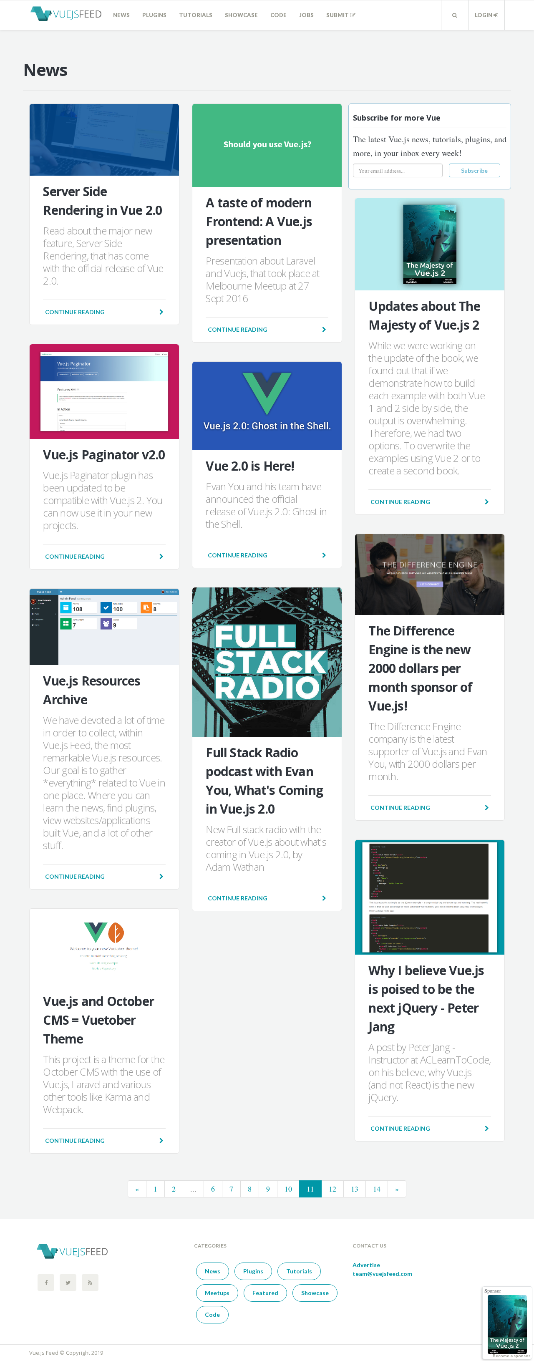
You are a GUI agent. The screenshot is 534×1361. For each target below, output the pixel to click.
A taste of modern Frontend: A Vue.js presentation (259, 221)
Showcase (241, 15)
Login (484, 15)
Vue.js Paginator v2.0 (104, 454)
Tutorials (195, 15)
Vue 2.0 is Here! (250, 465)
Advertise (366, 1264)
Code (278, 15)
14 (376, 1189)
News (121, 15)
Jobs (306, 15)
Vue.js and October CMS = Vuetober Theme (98, 1020)
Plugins (154, 15)
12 (332, 1189)
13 (354, 1189)
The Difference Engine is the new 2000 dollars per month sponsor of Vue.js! (420, 668)
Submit (338, 15)
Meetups (217, 1292)
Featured (265, 1292)
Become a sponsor (511, 1355)
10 (288, 1189)
